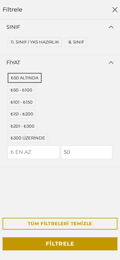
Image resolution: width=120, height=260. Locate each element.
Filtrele (60, 243)
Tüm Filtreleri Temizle (60, 223)
